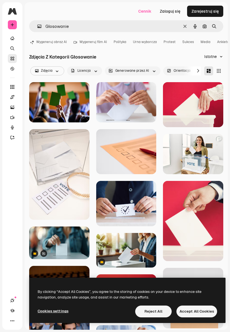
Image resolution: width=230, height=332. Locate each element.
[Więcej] (12, 320)
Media (205, 42)
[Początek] (12, 38)
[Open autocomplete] (37, 26)
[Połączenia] (12, 300)
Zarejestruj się (205, 11)
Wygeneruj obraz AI (51, 42)
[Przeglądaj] (12, 68)
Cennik (144, 11)
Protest (170, 42)
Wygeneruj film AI (93, 42)
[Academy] (12, 310)
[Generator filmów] (12, 117)
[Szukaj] (12, 48)
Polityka (120, 42)
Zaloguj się (170, 11)
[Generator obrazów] (12, 107)
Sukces (188, 42)
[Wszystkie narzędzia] (12, 86)
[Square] (218, 70)
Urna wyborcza (145, 42)
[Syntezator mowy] (12, 127)
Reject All (153, 311)
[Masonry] (208, 70)
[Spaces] (12, 97)
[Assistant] (12, 137)
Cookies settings (53, 311)
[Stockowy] (12, 58)
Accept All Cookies (197, 311)
